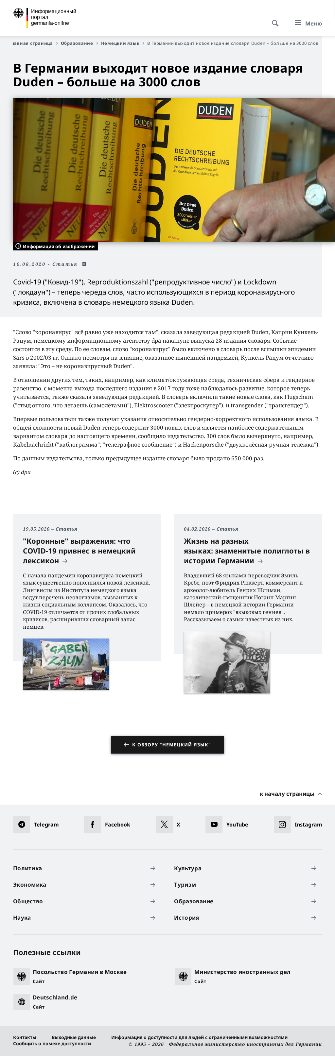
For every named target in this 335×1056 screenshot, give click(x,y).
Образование (77, 43)
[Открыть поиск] (273, 19)
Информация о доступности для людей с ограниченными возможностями (199, 1037)
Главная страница (31, 43)
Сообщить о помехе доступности (52, 1043)
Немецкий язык (120, 43)
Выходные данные (74, 1037)
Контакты (24, 1037)
